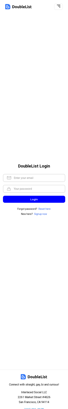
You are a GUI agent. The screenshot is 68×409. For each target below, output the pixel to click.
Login (34, 199)
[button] (58, 7)
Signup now (40, 214)
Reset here (45, 208)
